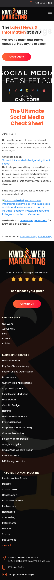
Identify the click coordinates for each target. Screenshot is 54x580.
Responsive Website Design (17, 427)
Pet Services (9, 539)
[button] (50, 13)
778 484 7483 (16, 567)
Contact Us (27, 303)
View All (6, 545)
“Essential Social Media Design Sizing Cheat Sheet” (26, 162)
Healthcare (8, 511)
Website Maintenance (14, 416)
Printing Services (11, 422)
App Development (12, 388)
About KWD (8, 328)
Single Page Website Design (17, 450)
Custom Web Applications (17, 383)
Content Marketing (13, 433)
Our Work (7, 324)
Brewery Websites (12, 500)
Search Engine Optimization (17, 371)
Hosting (6, 410)
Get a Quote (16, 56)
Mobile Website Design (15, 438)
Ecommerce (9, 377)
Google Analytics (11, 444)
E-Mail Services (10, 455)
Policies (6, 343)
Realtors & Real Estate (14, 478)
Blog (4, 333)
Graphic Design (28, 236)
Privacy (6, 338)
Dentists (7, 483)
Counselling (8, 517)
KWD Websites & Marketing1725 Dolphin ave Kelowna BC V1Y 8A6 (29, 559)
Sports (6, 534)
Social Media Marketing (15, 394)
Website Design (11, 360)
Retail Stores (9, 523)
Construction (9, 495)
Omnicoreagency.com (33, 220)
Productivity (45, 236)
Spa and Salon (10, 489)
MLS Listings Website (13, 461)
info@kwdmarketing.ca (22, 574)
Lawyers (6, 528)
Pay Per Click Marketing (15, 366)
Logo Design (9, 399)
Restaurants (9, 506)
